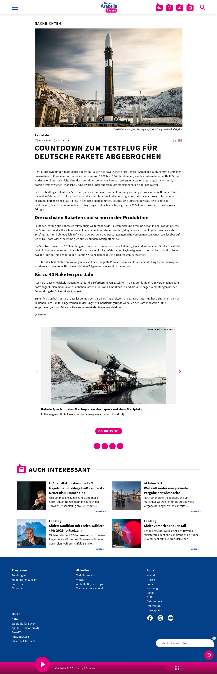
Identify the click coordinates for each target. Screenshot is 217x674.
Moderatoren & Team (24, 580)
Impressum (154, 606)
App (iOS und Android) (25, 628)
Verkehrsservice (85, 575)
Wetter (80, 580)
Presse (151, 580)
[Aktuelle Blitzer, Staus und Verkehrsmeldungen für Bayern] (180, 8)
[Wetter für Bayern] (159, 8)
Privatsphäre (154, 610)
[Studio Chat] (169, 8)
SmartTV (17, 632)
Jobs (150, 584)
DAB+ (15, 619)
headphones (174, 140)
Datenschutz (154, 601)
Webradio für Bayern (24, 623)
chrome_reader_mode (180, 140)
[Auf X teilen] (105, 446)
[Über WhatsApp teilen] (112, 446)
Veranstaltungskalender (90, 588)
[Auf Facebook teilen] (97, 446)
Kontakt (151, 575)
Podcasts (17, 584)
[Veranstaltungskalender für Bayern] (190, 8)
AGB (149, 597)
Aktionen (17, 588)
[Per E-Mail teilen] (120, 446)
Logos (150, 593)
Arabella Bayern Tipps (89, 584)
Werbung (152, 588)
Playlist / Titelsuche (23, 641)
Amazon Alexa (20, 636)
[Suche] (202, 7)
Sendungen (19, 575)
